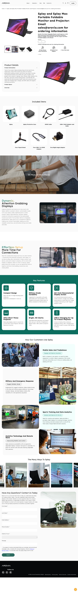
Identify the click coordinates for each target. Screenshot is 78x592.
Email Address (5, 520)
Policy (7, 550)
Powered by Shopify (39, 574)
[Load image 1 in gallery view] (7, 49)
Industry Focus (6, 533)
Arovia (33, 574)
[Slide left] (3, 49)
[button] (29, 3)
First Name (5, 506)
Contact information (71, 574)
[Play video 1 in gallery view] (15, 49)
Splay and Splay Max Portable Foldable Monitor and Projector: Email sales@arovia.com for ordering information (34, 8)
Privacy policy (55, 574)
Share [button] (40, 54)
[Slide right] (34, 49)
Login (73, 3)
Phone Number (6, 526)
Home (3, 8)
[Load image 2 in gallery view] (22, 49)
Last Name (5, 513)
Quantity (39, 39)
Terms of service (62, 574)
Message (4, 540)
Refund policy (48, 574)
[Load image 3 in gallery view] (29, 49)
